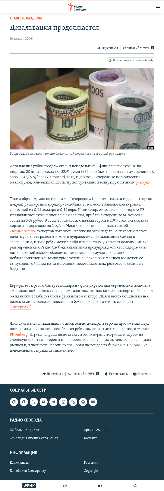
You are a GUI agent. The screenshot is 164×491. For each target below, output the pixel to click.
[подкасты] (65, 485)
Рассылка (91, 462)
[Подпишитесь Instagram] (63, 402)
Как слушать (19, 462)
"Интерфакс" (20, 307)
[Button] (107, 48)
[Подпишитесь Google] (14, 402)
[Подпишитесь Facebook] (24, 402)
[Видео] (100, 485)
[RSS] (73, 402)
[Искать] (135, 485)
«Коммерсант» (23, 231)
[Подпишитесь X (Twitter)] (34, 402)
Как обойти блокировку (28, 471)
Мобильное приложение (28, 430)
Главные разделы (26, 19)
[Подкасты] (83, 402)
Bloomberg (19, 335)
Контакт (90, 438)
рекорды (143, 183)
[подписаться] (93, 402)
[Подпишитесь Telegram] (53, 402)
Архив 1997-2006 (96, 430)
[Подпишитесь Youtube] (44, 402)
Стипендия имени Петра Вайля (34, 438)
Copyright (91, 471)
